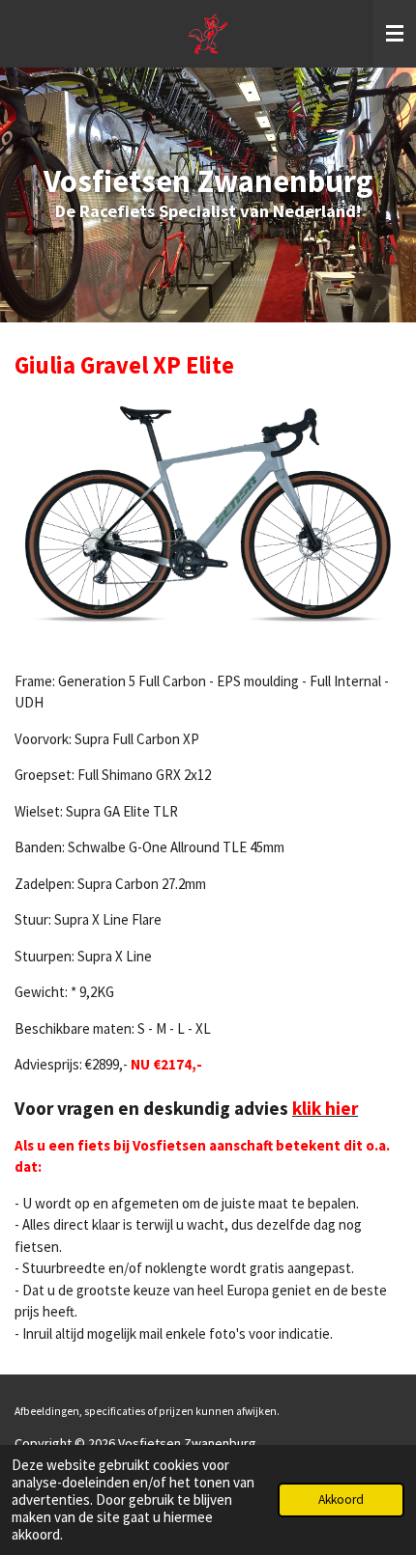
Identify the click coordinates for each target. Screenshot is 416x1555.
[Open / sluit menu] (394, 34)
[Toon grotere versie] (208, 511)
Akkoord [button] (341, 1499)
